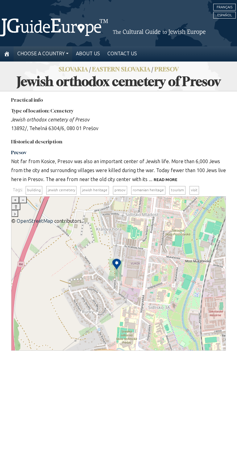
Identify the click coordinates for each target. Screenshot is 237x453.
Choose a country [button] (41, 54)
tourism (177, 190)
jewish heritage (94, 190)
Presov (166, 69)
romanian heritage (148, 190)
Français (224, 7)
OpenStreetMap (35, 221)
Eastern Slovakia (121, 69)
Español (224, 15)
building (34, 190)
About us (88, 54)
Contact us (122, 54)
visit (194, 190)
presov (120, 190)
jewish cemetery (61, 190)
